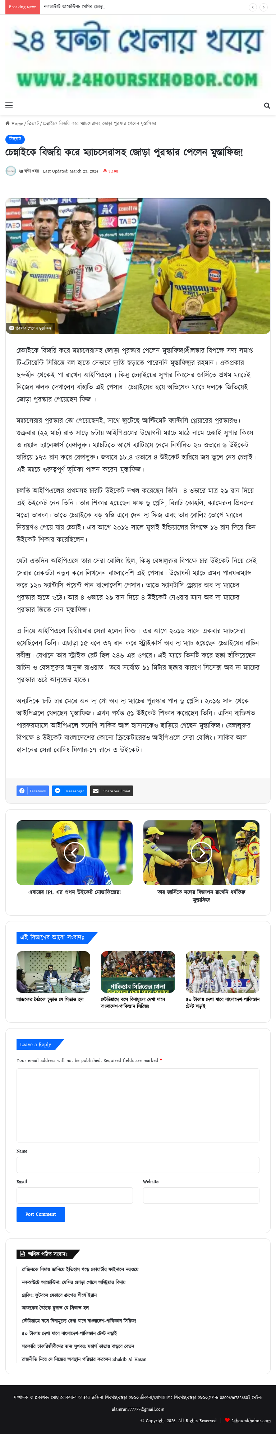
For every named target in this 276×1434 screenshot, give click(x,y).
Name (22, 1151)
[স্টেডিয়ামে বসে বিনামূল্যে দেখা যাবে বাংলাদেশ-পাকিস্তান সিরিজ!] (138, 972)
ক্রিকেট (33, 123)
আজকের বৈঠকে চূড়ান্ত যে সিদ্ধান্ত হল (50, 999)
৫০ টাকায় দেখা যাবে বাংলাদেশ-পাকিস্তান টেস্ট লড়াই (222, 1003)
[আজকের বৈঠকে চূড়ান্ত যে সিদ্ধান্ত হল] (53, 972)
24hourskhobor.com (251, 1420)
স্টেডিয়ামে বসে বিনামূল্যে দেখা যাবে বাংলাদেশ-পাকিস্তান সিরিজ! (133, 1003)
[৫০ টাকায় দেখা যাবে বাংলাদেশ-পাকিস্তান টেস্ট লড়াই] (222, 972)
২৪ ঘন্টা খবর (29, 171)
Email (22, 1181)
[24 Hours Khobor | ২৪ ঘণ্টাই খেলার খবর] (138, 56)
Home (16, 123)
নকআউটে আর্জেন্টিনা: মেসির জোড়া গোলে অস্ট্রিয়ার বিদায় (93, 7)
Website (150, 1181)
